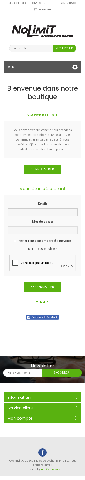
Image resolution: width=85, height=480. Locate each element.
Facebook (42, 452)
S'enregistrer (17, 3)
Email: (42, 203)
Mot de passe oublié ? (42, 249)
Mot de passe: (42, 221)
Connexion (37, 3)
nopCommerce (50, 469)
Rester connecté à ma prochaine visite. (45, 241)
